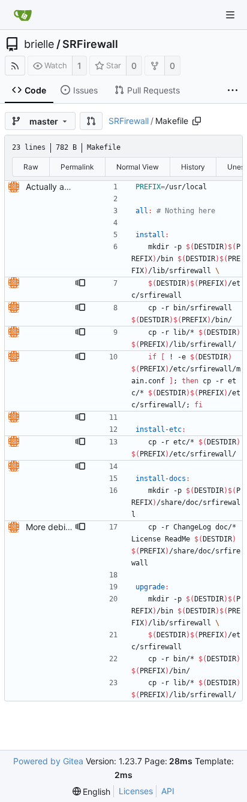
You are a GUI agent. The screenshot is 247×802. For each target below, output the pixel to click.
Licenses (136, 791)
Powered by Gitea (48, 761)
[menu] (92, 791)
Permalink (77, 166)
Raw (30, 166)
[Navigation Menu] (230, 15)
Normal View (137, 166)
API (167, 791)
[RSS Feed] (15, 65)
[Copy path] (196, 121)
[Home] (23, 15)
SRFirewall (90, 44)
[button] (91, 121)
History (193, 166)
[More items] (232, 90)
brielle (39, 44)
